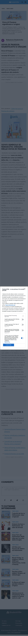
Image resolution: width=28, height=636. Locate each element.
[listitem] (14, 316)
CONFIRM (8, 344)
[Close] (25, 289)
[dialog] (14, 318)
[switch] (22, 319)
